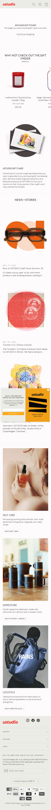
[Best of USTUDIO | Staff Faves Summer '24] (25, 233)
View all (25, 62)
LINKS (5, 746)
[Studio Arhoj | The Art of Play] (25, 386)
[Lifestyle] (25, 656)
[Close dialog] (48, 390)
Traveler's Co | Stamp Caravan (17, 344)
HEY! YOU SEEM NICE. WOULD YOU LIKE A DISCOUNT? (23, 755)
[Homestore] (25, 569)
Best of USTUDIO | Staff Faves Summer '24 (23, 268)
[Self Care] (25, 479)
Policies (6, 739)
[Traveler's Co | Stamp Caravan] (25, 310)
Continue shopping (26, 34)
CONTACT (6, 732)
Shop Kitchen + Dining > (15, 618)
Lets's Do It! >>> (13, 413)
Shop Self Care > (12, 531)
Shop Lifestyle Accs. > (14, 709)
